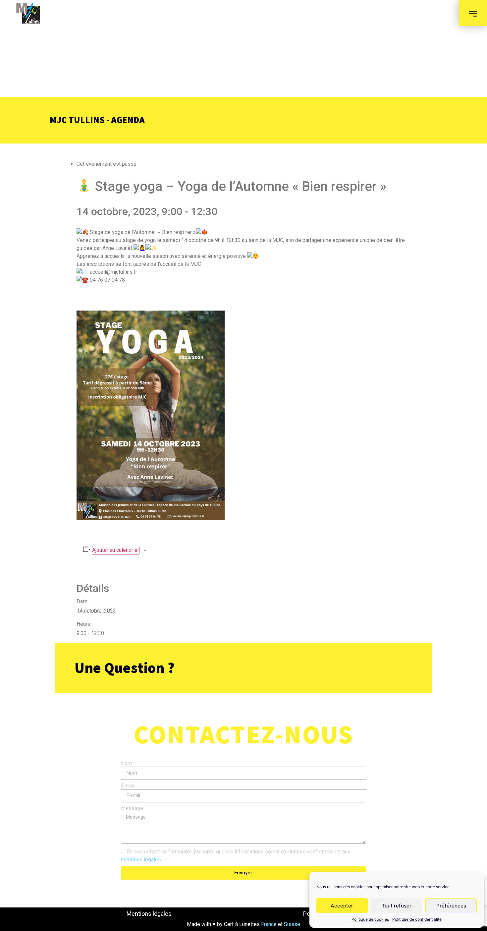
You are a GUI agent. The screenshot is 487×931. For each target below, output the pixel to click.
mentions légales (141, 859)
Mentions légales (149, 913)
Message (132, 808)
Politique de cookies (370, 919)
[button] (473, 13)
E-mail (128, 786)
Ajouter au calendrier (115, 550)
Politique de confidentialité (417, 919)
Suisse (292, 924)
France (268, 924)
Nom (126, 763)
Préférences (451, 905)
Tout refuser (396, 905)
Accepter (342, 905)
